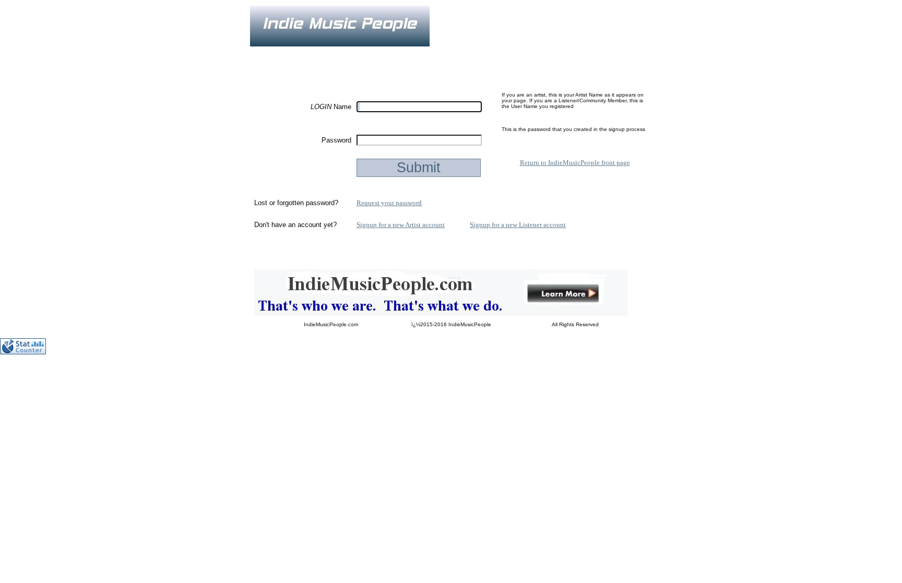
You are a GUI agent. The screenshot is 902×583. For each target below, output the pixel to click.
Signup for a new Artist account (401, 225)
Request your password (389, 203)
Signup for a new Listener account (518, 225)
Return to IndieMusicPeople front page (575, 162)
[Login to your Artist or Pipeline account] (371, 53)
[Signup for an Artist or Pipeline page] (320, 53)
